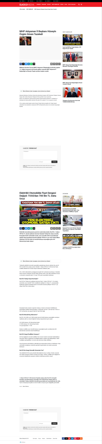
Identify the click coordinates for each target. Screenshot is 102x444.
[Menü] (81, 4)
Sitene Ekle (55, 438)
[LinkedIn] (28, 64)
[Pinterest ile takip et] (78, 438)
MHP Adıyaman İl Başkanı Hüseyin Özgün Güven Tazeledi (45, 9)
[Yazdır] (51, 64)
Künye (39, 438)
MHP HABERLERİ (55, 4)
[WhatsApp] (31, 64)
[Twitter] (23, 64)
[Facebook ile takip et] (63, 438)
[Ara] (79, 4)
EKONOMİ (44, 4)
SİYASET (49, 4)
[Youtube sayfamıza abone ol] (69, 438)
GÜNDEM (39, 4)
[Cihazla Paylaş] (34, 64)
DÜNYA (61, 4)
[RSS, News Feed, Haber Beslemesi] (81, 438)
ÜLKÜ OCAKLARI (71, 4)
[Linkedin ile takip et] (72, 438)
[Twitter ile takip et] (66, 438)
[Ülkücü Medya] (26, 4)
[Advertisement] (51, 20)
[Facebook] (20, 64)
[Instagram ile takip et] (75, 438)
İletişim (43, 438)
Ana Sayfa (23, 9)
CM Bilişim (23, 442)
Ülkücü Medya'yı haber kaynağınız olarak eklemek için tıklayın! (36, 91)
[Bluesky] (26, 64)
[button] (54, 64)
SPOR (66, 4)
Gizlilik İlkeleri (48, 438)
